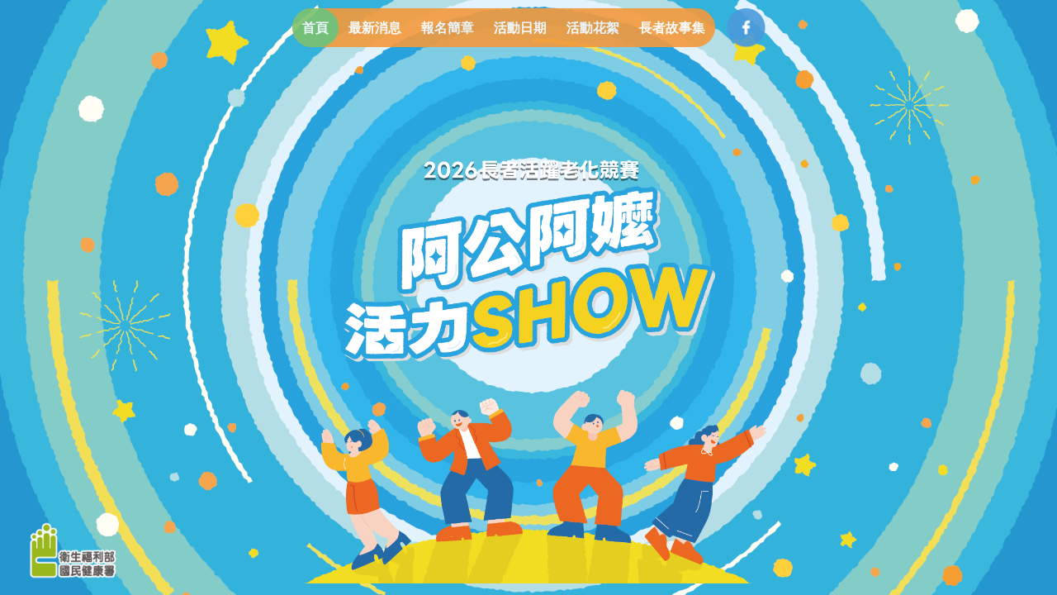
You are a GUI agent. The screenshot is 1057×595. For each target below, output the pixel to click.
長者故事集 (672, 28)
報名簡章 (447, 28)
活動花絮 (592, 28)
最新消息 (374, 28)
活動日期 (520, 28)
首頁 (315, 28)
